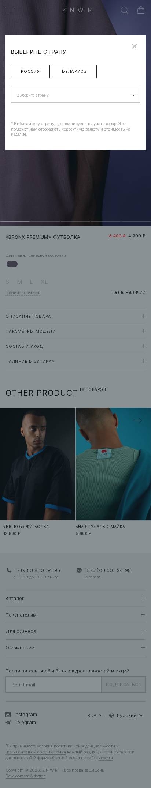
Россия (30, 71)
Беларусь (74, 71)
